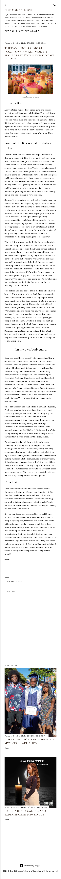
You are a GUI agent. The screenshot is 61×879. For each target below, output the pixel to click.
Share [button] (7, 577)
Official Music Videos (18, 31)
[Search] (54, 4)
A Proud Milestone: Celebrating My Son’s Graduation (30, 741)
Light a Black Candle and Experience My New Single (25, 812)
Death (20, 581)
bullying (13, 581)
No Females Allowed (19, 10)
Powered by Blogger (32, 866)
